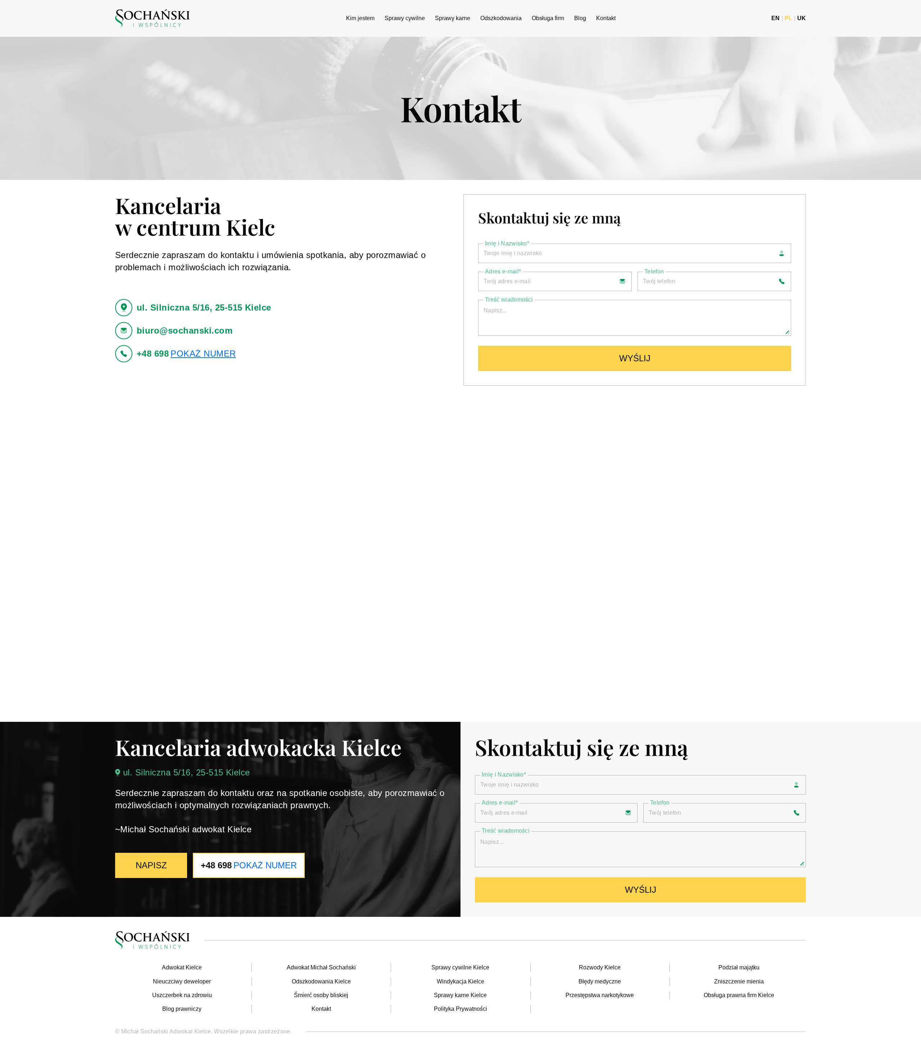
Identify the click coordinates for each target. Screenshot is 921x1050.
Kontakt (606, 18)
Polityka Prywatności (460, 1009)
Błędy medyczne (600, 981)
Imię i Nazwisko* (507, 243)
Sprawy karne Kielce (460, 995)
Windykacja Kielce (460, 981)
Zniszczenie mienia (739, 981)
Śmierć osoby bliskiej (321, 995)
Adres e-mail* (503, 271)
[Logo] (152, 18)
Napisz (151, 865)
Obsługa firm (548, 18)
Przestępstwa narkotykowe (600, 995)
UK (801, 18)
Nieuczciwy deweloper (182, 981)
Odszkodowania (501, 18)
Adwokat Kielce (182, 967)
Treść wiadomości (509, 300)
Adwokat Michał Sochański (321, 967)
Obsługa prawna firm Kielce (739, 995)
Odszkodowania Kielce (321, 981)
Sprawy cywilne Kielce (460, 967)
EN (775, 18)
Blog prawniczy (181, 1009)
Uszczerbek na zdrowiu (182, 995)
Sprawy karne (452, 18)
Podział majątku (738, 967)
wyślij (634, 358)
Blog (580, 18)
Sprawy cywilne (405, 18)
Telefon (654, 271)
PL (788, 18)
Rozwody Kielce (600, 967)
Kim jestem (360, 18)
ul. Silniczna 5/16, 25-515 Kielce (186, 772)
